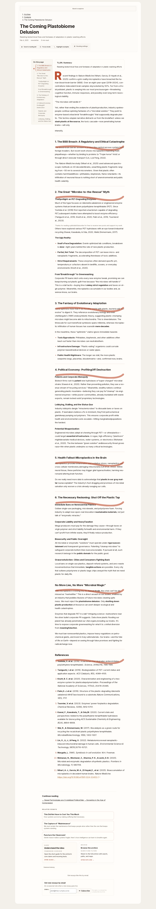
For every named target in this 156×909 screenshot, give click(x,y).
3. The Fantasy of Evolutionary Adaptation (43, 97)
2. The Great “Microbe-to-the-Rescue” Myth (42, 76)
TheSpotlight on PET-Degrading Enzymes (43, 84)
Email (46, 889)
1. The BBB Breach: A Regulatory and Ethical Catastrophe (44, 68)
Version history (49, 867)
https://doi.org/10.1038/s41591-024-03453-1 (78, 777)
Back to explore (78, 8)
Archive (27, 14)
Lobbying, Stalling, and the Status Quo (44, 120)
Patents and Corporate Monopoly (42, 113)
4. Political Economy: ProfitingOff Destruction (44, 105)
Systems (27, 17)
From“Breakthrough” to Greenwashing (45, 90)
